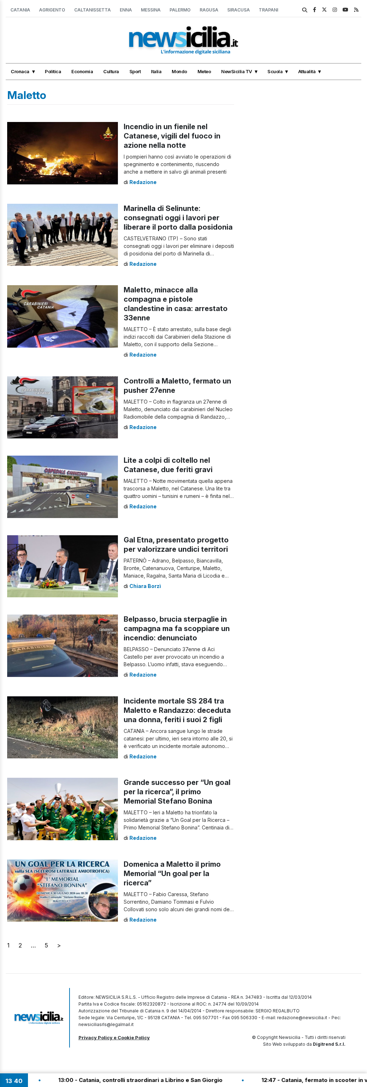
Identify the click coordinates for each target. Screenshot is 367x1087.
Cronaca (20, 71)
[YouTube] (345, 9)
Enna (126, 10)
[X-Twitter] (324, 9)
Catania (20, 10)
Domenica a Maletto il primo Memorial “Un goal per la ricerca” (172, 873)
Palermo (180, 10)
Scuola (274, 71)
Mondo (179, 71)
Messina (151, 10)
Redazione (143, 182)
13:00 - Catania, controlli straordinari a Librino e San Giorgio (86, 1080)
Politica (53, 71)
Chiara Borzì (145, 586)
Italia (156, 71)
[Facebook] (314, 9)
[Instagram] (335, 9)
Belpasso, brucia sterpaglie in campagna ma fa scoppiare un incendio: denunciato (177, 628)
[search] (304, 10)
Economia (82, 71)
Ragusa (209, 10)
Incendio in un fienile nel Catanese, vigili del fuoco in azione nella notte (172, 136)
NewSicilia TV (236, 71)
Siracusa (238, 10)
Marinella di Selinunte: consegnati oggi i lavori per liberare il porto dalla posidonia (178, 217)
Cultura (111, 71)
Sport (135, 71)
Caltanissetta (92, 10)
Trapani (268, 10)
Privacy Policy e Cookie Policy (114, 1037)
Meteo (204, 71)
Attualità (307, 71)
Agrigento (52, 10)
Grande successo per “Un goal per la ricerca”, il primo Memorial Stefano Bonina (177, 791)
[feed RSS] (356, 9)
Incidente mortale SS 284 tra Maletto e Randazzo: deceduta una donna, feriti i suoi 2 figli (177, 710)
